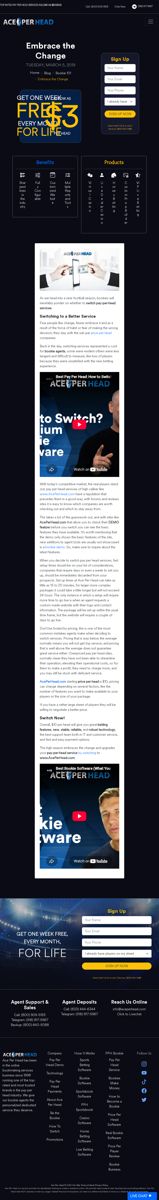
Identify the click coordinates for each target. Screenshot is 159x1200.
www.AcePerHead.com (57, 494)
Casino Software (84, 1120)
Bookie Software (84, 1081)
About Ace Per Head (55, 1102)
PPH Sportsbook (84, 1107)
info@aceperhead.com (129, 1009)
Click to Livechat (129, 1014)
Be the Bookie (54, 1115)
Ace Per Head (57, 1185)
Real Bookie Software (114, 1135)
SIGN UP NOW (120, 114)
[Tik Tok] (144, 1081)
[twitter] (144, 1099)
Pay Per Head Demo (55, 1062)
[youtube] (144, 1072)
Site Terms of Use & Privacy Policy (92, 1185)
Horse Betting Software (84, 1136)
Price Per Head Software (114, 1119)
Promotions (54, 1139)
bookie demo (55, 547)
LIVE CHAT (138, 1196)
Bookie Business (114, 1167)
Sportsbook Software (84, 1094)
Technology (54, 1073)
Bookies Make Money (114, 1083)
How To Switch (55, 1129)
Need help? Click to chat (120, 125)
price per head (101, 333)
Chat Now (120, 6)
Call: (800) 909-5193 (97, 6)
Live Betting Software (84, 1152)
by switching (87, 752)
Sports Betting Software (84, 1065)
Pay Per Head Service (114, 1065)
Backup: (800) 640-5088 (120, 128)
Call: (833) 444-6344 (79, 1009)
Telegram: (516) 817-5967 (29, 1020)
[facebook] (144, 1090)
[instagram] (144, 1063)
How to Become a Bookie (114, 1101)
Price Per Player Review (114, 1151)
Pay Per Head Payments (55, 1086)
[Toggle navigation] (151, 21)
